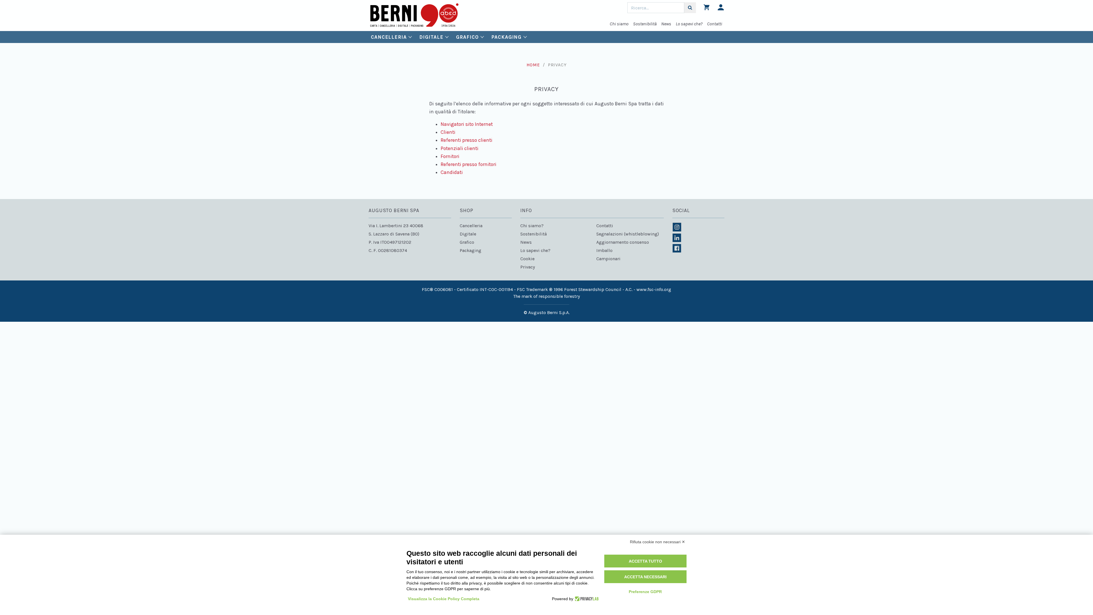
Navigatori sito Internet (467, 124)
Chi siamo (619, 23)
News (666, 23)
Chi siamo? (532, 225)
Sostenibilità (645, 23)
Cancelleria (389, 37)
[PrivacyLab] (586, 599)
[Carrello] (706, 8)
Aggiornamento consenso (622, 242)
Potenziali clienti (459, 148)
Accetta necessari (645, 577)
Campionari (608, 258)
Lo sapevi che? (689, 23)
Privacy (527, 267)
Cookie (527, 258)
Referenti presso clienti (466, 140)
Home (533, 64)
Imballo (604, 250)
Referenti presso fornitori (468, 164)
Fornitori (450, 156)
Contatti (714, 23)
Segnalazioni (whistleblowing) (627, 234)
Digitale (431, 37)
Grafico (467, 37)
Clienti (448, 132)
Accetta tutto (645, 561)
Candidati (452, 172)
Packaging (506, 37)
